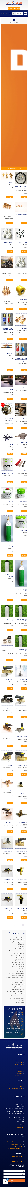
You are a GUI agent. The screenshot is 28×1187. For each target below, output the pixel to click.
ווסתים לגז (21, 957)
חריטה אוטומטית (20, 1122)
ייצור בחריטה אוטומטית (19, 1102)
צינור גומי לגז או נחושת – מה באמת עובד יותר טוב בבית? (15, 1114)
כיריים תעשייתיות (19, 962)
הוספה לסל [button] (24, 197)
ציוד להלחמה (20, 987)
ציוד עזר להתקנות (19, 989)
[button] (25, 13)
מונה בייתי (21, 971)
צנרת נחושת (20, 993)
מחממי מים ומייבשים (18, 975)
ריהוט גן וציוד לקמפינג (18, 996)
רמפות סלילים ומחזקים (18, 998)
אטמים (22, 944)
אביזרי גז (21, 937)
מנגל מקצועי (21, 1124)
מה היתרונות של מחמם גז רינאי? (16, 1117)
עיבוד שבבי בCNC (20, 1104)
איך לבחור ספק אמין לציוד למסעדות (15, 1111)
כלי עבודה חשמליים (18, 964)
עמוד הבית (15, 22)
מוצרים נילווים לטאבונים (17, 973)
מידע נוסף (24, 223)
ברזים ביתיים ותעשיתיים (17, 951)
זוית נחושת (21, 1119)
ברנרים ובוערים (20, 953)
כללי (22, 969)
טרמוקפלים (21, 960)
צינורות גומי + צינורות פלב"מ (16, 991)
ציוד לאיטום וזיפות (19, 984)
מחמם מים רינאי (20, 1106)
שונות (22, 1000)
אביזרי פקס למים (19, 942)
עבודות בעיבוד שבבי (18, 982)
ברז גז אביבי (20, 948)
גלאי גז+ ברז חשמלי (18, 955)
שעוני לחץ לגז (20, 1002)
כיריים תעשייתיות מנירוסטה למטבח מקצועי (14, 1109)
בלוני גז (22, 946)
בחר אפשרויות (9, 197)
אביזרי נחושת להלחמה (18, 939)
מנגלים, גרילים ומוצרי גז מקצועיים (15, 978)
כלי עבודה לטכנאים (18, 966)
